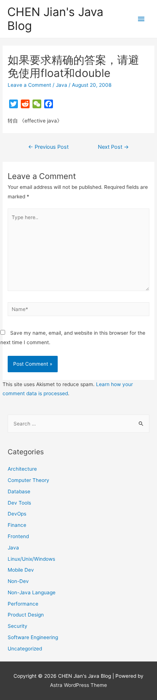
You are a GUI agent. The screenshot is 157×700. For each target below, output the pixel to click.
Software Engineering (33, 637)
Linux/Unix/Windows (31, 559)
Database (19, 491)
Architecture (22, 469)
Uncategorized (25, 649)
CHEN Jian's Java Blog (55, 19)
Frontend (18, 536)
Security (17, 626)
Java (61, 85)
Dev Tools (19, 503)
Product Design (26, 615)
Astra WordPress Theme (78, 685)
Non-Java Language (31, 592)
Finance (17, 525)
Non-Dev (18, 581)
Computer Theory (28, 480)
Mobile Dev (21, 570)
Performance (23, 604)
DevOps (17, 514)
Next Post (113, 147)
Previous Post (48, 147)
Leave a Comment (29, 85)
